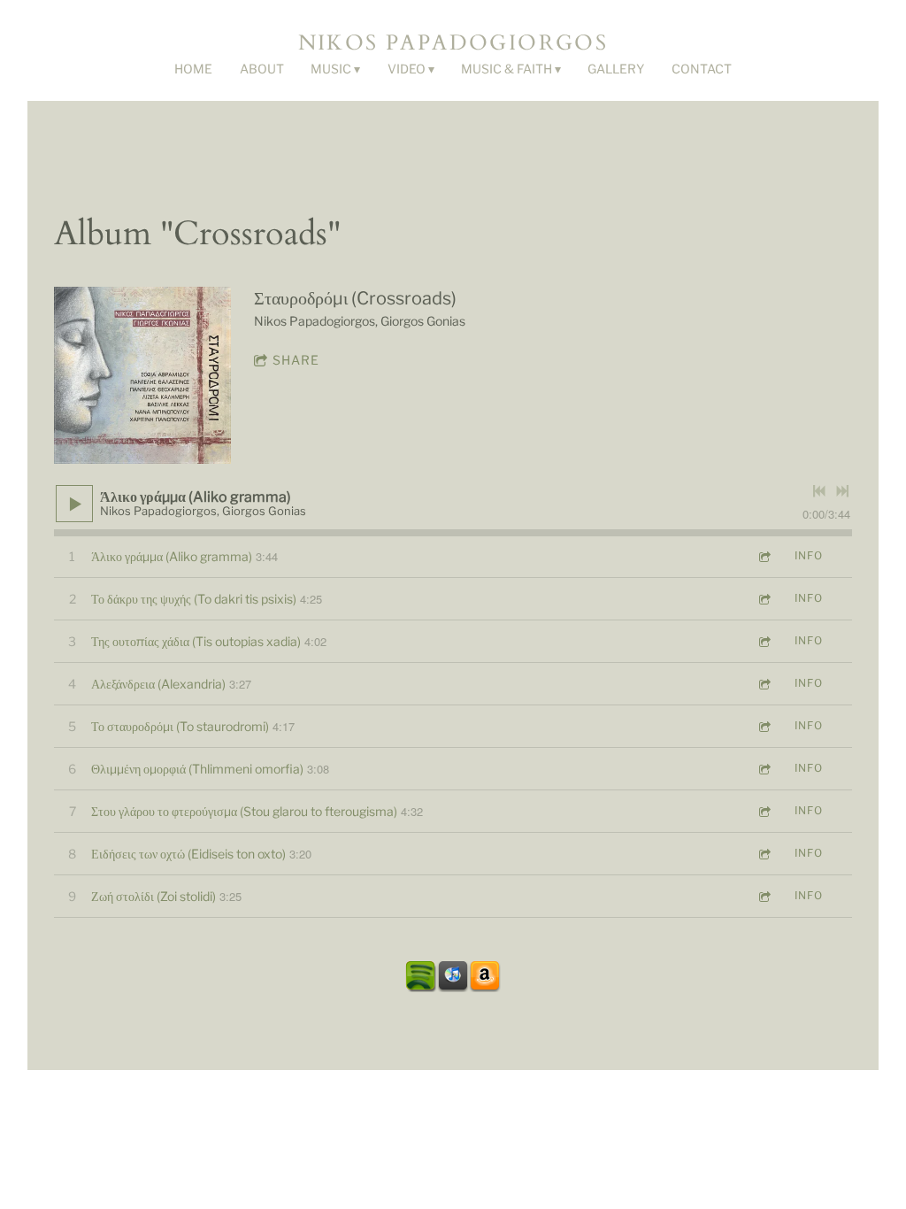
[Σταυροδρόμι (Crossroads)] (142, 375)
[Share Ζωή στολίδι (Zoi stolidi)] (763, 896)
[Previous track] (819, 491)
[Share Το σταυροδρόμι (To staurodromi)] (763, 726)
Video (407, 68)
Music (331, 68)
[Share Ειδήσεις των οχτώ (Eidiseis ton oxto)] (763, 854)
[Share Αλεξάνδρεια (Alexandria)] (763, 684)
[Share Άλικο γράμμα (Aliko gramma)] (763, 556)
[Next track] (842, 491)
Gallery (615, 68)
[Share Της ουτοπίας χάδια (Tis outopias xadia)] (763, 641)
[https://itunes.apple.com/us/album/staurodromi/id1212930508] (453, 976)
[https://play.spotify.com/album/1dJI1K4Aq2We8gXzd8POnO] (421, 976)
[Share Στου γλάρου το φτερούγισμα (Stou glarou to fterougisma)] (763, 811)
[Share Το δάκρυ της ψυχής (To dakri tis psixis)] (763, 599)
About (262, 68)
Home (193, 68)
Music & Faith (506, 68)
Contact (702, 68)
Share (296, 359)
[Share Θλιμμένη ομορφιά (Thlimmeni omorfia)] (763, 769)
